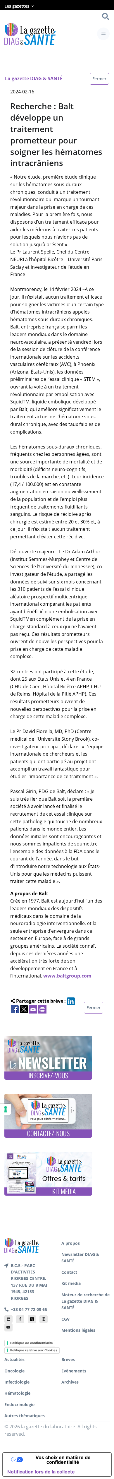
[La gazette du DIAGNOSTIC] (30, 34)
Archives (70, 1382)
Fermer (99, 78)
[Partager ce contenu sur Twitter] (24, 1009)
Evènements (73, 1371)
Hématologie (17, 1393)
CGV (65, 1319)
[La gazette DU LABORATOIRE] (21, 1245)
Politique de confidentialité (31, 1343)
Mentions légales (78, 1330)
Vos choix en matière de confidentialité (63, 1459)
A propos (70, 1243)
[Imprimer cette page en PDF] (42, 1009)
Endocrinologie (19, 1404)
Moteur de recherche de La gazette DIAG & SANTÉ (85, 1301)
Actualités (14, 1359)
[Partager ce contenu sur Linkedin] (71, 1001)
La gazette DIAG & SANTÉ (34, 78)
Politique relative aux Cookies (33, 1350)
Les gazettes (16, 6)
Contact (69, 1272)
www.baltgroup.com (67, 976)
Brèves (68, 1359)
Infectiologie (17, 1382)
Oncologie (14, 1371)
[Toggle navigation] (103, 34)
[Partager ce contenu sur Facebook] (15, 1009)
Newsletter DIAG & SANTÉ (80, 1258)
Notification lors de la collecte (41, 1472)
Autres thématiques (24, 1415)
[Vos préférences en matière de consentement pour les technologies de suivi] (5, 1109)
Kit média (71, 1283)
